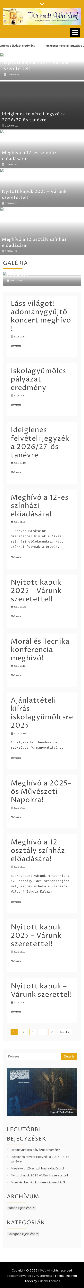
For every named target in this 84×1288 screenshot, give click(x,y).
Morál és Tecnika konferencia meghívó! (40, 669)
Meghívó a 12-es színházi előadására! (37, 1188)
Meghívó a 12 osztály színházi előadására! (39, 870)
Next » (64, 1051)
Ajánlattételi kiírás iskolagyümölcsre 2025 (42, 732)
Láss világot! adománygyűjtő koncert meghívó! (41, 335)
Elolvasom (16, 365)
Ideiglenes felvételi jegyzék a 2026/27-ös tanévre (34, 136)
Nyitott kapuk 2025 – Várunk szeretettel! (36, 610)
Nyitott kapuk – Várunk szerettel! (41, 1010)
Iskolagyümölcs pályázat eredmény (38, 399)
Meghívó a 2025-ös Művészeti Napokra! (41, 811)
